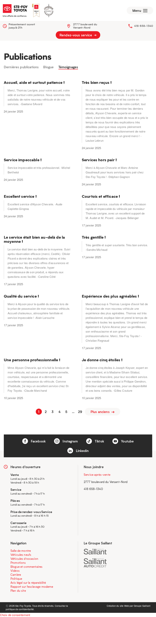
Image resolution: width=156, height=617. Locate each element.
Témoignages (68, 67)
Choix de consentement (15, 615)
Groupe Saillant (142, 605)
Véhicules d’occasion (24, 559)
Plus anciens (101, 411)
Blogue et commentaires (26, 567)
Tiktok (99, 441)
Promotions (18, 563)
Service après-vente (97, 474)
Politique (16, 578)
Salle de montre (20, 551)
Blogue (48, 67)
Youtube (127, 441)
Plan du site (18, 590)
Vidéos (15, 571)
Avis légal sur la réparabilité (28, 582)
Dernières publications (21, 67)
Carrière (15, 575)
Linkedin (82, 450)
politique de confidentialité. (20, 609)
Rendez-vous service (76, 35)
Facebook (38, 441)
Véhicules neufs (20, 555)
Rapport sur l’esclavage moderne (31, 586)
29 (80, 411)
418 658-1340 (143, 26)
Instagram (70, 441)
